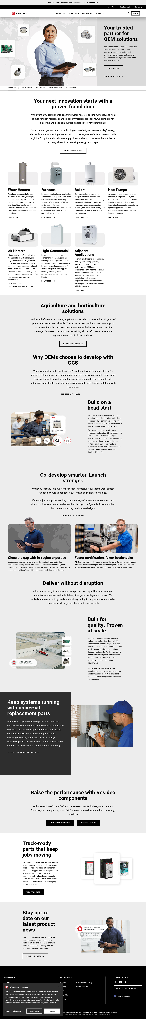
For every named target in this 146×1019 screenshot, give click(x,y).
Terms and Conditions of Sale (72, 1012)
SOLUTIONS (74, 13)
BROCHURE (40, 88)
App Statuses (81, 987)
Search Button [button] (128, 13)
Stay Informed (125, 7)
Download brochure (73, 344)
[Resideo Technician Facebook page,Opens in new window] (115, 982)
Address (63, 999)
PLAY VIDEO (46, 281)
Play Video (13, 217)
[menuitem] (61, 13)
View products (33, 892)
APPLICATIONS (26, 88)
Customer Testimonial (19, 286)
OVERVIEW (12, 88)
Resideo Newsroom (35, 956)
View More (13, 284)
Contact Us (64, 995)
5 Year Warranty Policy (84, 983)
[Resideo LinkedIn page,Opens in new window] (126, 982)
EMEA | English (124, 996)
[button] (59, 987)
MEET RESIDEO (12, 978)
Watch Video (113, 68)
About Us (112, 7)
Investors (138, 7)
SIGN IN (136, 13)
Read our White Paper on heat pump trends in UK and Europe (73, 2)
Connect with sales (113, 76)
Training (63, 987)
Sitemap (101, 1012)
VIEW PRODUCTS (55, 88)
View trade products (60, 823)
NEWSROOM (71, 88)
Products (60, 13)
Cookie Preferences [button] (111, 1012)
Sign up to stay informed (128, 988)
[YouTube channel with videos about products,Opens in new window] (120, 982)
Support (100, 13)
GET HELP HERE (69, 978)
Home (18, 13)
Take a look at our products (22, 753)
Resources (87, 13)
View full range (88, 823)
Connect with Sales (73, 151)
